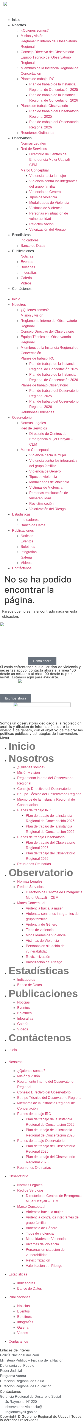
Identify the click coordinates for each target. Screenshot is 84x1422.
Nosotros (19, 25)
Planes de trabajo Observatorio (44, 106)
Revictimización (41, 224)
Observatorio (22, 138)
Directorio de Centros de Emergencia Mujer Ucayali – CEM (51, 159)
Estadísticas (21, 235)
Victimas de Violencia (45, 208)
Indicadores (30, 240)
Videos (26, 283)
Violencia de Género (45, 192)
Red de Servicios (34, 149)
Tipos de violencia (43, 197)
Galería (26, 278)
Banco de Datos (33, 245)
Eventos (27, 262)
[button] (42, 293)
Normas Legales (33, 143)
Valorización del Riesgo (47, 229)
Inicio (16, 20)
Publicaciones (23, 251)
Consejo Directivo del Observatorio (47, 52)
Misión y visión (32, 36)
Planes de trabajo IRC (37, 79)
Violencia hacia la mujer (47, 176)
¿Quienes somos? (35, 30)
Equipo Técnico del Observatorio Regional (49, 794)
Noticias (27, 256)
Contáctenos (21, 288)
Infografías (29, 272)
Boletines (28, 267)
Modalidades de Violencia (49, 202)
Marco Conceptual (35, 170)
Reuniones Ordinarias (37, 132)
